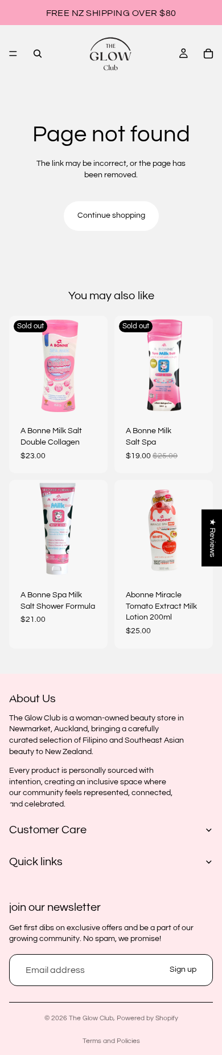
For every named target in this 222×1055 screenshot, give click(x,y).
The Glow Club (91, 1018)
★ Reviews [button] (212, 537)
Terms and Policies (111, 1041)
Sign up (183, 969)
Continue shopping (111, 215)
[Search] (37, 53)
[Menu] (13, 53)
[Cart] (208, 53)
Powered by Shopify (147, 1018)
